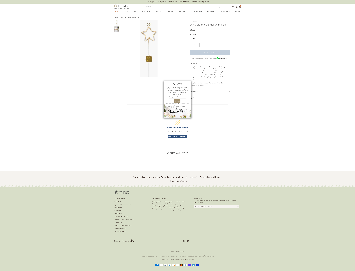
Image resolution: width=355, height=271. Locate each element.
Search (157, 256)
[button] (130, 12)
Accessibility (190, 256)
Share (194, 98)
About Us (162, 256)
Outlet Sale (118, 208)
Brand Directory (119, 222)
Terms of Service (189, 259)
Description (194, 63)
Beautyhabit (147, 256)
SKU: (193, 34)
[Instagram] (188, 241)
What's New (118, 202)
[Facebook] (184, 241)
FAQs (167, 256)
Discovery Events (120, 228)
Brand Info (194, 91)
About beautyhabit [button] (159, 198)
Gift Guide (117, 210)
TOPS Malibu (193, 21)
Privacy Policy (182, 256)
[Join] (236, 206)
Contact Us (173, 256)
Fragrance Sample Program (123, 219)
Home (116, 17)
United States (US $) (176, 251)
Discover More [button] (119, 198)
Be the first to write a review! (177, 136)
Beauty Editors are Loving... (123, 225)
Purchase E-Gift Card (121, 216)
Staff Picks (118, 213)
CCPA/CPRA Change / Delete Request (173, 259)
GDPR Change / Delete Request (204, 256)
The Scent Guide (120, 231)
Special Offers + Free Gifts (123, 205)
